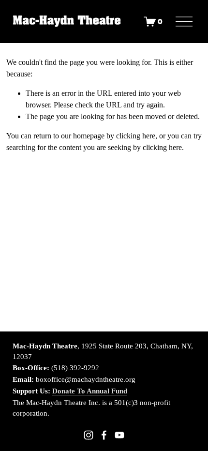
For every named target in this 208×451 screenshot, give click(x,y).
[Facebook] (104, 435)
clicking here (135, 136)
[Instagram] (88, 435)
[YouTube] (119, 435)
